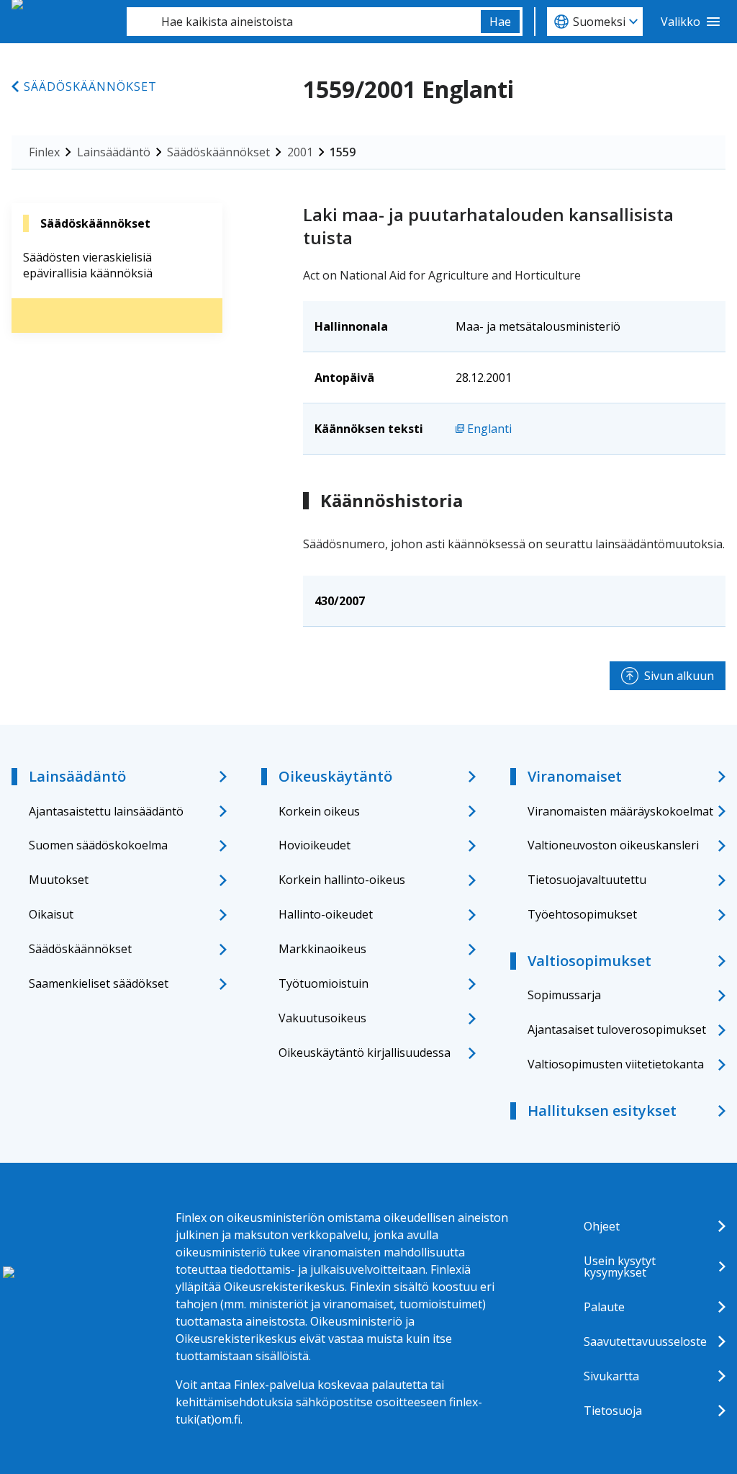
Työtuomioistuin (323, 983)
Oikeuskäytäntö (335, 776)
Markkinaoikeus (322, 949)
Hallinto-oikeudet (326, 914)
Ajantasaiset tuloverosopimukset (617, 1029)
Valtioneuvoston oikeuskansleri (613, 845)
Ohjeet (602, 1226)
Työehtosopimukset (582, 914)
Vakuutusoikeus (322, 1018)
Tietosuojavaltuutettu (587, 880)
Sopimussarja (564, 995)
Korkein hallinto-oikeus (342, 880)
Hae (500, 22)
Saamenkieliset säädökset (98, 983)
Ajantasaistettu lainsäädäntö (106, 811)
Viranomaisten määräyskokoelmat (620, 811)
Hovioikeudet (315, 845)
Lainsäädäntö (113, 152)
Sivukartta (611, 1376)
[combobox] (304, 21)
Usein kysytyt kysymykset (620, 1266)
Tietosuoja (613, 1411)
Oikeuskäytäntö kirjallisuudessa (365, 1052)
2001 (300, 152)
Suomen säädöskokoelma (98, 845)
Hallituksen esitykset (602, 1110)
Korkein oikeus (319, 811)
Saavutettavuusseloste (645, 1341)
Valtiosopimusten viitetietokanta (616, 1064)
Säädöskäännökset (90, 86)
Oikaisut (51, 914)
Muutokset (59, 880)
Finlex (44, 152)
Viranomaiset (575, 776)
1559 (343, 152)
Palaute (604, 1307)
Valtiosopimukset (589, 960)
